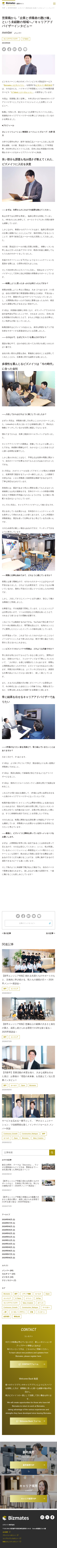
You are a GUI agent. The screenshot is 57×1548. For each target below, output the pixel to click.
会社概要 (5, 1532)
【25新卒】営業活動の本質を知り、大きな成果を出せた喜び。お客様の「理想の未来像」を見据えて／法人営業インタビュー (28, 1076)
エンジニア (14, 988)
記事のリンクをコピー (27, 923)
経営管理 (6, 1316)
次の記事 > (50, 933)
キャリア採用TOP (28, 1499)
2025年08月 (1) (8, 1251)
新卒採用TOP (28, 1465)
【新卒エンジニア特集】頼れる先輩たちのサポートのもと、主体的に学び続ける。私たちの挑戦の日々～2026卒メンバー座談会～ (28, 980)
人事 (5, 1312)
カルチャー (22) (8, 1274)
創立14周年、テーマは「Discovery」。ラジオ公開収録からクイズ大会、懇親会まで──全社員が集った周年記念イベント (20, 1167)
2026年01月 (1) (8, 1237)
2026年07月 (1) (8, 1223)
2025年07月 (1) (8, 1254)
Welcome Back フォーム (30, 1421)
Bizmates (32, 1085)
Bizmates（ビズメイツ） (14, 85)
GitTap (38, 1298)
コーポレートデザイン (18, 1312)
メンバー (17, 33)
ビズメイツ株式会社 (44, 85)
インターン (41, 1312)
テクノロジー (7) (9, 1280)
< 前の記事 (6, 933)
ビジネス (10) (7, 1277)
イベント (29, 1298)
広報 (31, 1312)
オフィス (40, 1303)
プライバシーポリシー (9, 1535)
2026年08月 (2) (8, 1219)
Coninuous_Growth (10, 1133)
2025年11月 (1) (8, 1240)
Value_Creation (38, 1138)
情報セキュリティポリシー (11, 1541)
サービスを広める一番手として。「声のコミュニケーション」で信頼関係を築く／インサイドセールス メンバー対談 (27, 1125)
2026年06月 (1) (8, 1226)
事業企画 (17, 1316)
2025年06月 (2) (8, 1258)
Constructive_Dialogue (30, 1133)
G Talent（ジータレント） (22, 92)
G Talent (25, 39)
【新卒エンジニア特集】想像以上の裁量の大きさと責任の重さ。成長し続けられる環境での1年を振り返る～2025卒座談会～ (28, 1028)
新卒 (5, 988)
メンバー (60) (7, 1270)
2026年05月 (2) (8, 1230)
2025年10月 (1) (8, 1244)
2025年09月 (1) (8, 1247)
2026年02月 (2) (8, 1233)
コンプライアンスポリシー (11, 1538)
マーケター (46, 1307)
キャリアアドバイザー (11, 39)
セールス (14, 1085)
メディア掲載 (26, 1294)
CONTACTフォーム (30, 1364)
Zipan (23, 1085)
